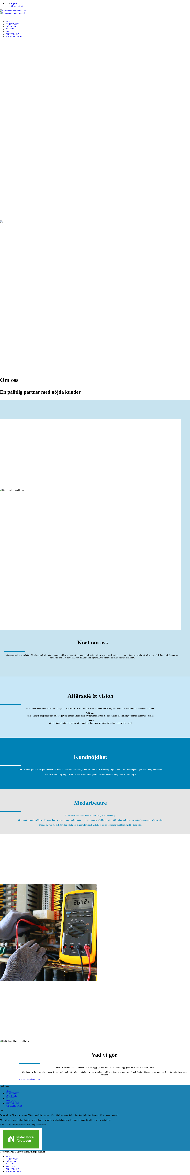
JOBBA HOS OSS (14, 36)
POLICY (10, 29)
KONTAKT (11, 31)
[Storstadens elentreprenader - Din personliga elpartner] (13, 11)
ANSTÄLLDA (12, 34)
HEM (8, 21)
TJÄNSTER (11, 26)
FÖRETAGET (12, 24)
